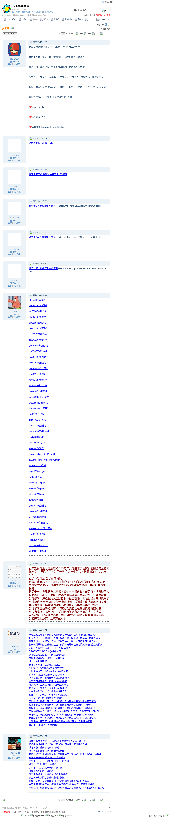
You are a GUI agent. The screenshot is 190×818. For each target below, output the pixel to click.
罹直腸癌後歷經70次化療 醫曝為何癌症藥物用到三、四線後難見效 (61, 784)
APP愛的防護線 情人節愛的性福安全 (48, 691)
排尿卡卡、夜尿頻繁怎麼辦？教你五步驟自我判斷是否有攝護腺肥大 (62, 708)
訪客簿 (90, 19)
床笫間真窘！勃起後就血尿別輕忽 (45, 698)
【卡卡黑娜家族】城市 (32, 15)
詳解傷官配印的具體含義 (41, 771)
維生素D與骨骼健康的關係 (42, 205)
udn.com (110, 812)
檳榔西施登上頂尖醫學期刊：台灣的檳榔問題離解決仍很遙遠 (59, 781)
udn (3, 15)
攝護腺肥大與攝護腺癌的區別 (43, 268)
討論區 (24, 19)
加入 (155, 816)
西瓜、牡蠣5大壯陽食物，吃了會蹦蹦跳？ (49, 648)
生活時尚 (14, 15)
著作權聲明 (45, 812)
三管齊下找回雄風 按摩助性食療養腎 (48, 681)
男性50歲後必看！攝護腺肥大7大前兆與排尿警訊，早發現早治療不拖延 (64, 711)
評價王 (14, 312)
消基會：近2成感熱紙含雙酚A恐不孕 (47, 674)
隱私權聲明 (55, 812)
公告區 (80, 19)
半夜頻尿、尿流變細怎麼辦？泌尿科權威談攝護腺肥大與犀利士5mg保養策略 (66, 787)
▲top (111, 807)
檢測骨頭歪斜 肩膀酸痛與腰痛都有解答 (48, 174)
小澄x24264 (14, 59)
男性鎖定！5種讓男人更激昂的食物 (46, 668)
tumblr (42, 454)
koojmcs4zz (14, 155)
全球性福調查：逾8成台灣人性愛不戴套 (48, 671)
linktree (38, 540)
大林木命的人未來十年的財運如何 (45, 767)
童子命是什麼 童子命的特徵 (42, 764)
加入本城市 (16, 12)
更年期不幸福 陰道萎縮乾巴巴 (44, 664)
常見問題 (26, 812)
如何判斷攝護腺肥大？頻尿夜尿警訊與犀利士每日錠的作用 (58, 744)
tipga (37, 471)
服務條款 (35, 812)
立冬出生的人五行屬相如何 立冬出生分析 (49, 761)
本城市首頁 (11, 19)
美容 (21, 15)
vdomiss (14, 581)
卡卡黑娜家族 (20, 6)
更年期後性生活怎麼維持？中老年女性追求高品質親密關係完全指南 (62, 718)
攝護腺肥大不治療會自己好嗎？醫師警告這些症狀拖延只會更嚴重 (61, 704)
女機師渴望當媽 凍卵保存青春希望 (47, 658)
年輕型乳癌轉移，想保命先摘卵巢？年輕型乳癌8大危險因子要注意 (62, 634)
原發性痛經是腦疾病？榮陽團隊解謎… (48, 654)
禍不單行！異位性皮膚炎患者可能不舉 (48, 688)
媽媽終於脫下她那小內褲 (41, 143)
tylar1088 (14, 647)
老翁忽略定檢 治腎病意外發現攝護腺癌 (49, 678)
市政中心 (104, 19)
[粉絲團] (22, 815)
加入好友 (17, 64)
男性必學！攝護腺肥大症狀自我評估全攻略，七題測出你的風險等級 (62, 701)
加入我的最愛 (37, 12)
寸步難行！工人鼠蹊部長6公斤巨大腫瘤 (48, 684)
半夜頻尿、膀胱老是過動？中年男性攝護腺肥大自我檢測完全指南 (61, 715)
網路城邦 (109, 2)
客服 (64, 812)
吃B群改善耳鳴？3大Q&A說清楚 (45, 651)
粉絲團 (26, 816)
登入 (150, 816)
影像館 (56, 19)
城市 (8, 15)
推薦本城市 (26, 12)
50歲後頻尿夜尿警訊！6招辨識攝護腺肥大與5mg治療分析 (57, 741)
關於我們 (17, 812)
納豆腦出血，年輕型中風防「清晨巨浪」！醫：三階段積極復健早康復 (63, 641)
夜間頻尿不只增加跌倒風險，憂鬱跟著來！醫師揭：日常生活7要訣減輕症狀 (66, 754)
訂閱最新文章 (48, 12)
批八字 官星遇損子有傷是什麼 (43, 724)
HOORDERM (14, 753)
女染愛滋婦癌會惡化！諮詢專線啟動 (47, 751)
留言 (10, 64)
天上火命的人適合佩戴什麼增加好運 (47, 777)
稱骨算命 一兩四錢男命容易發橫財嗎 (47, 757)
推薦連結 (68, 19)
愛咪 (18, 10)
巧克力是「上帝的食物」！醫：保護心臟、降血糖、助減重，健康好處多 (64, 638)
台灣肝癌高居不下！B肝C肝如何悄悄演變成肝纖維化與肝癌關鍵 (60, 721)
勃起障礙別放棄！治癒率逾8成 (44, 747)
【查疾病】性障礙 (38, 661)
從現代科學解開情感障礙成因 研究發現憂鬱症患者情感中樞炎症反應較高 (65, 644)
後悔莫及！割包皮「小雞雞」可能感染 (48, 694)
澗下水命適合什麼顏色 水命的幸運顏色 (48, 774)
